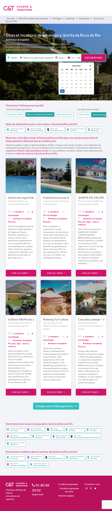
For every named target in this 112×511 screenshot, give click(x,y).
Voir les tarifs (20, 273)
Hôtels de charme (64, 114)
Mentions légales (66, 495)
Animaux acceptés (17, 39)
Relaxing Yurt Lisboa (55, 319)
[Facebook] (91, 488)
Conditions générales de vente (69, 490)
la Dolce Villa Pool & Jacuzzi (25, 319)
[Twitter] (95, 488)
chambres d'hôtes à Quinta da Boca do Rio (27, 150)
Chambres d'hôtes (15, 114)
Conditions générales (68, 484)
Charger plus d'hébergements (55, 406)
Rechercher (93, 57)
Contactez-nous (92, 484)
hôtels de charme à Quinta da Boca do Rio (36, 153)
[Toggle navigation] (106, 6)
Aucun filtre (84, 114)
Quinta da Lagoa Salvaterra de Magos (31, 197)
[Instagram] (86, 488)
